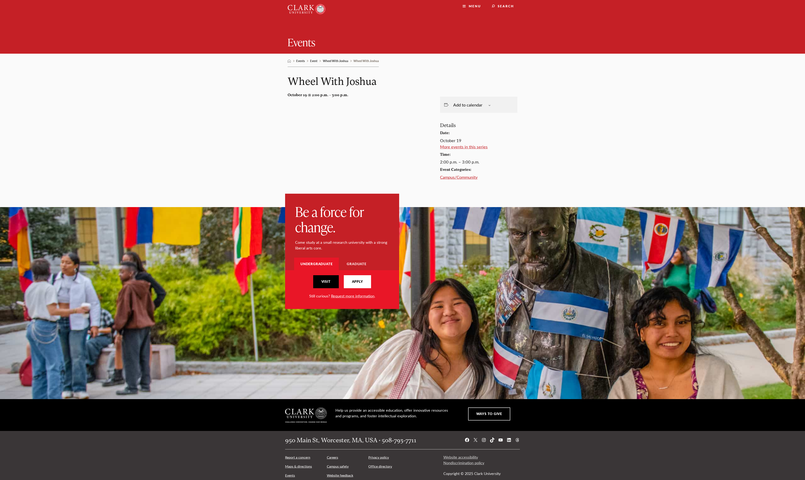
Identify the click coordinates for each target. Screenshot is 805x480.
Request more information (352, 295)
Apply (357, 281)
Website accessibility (460, 457)
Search (506, 6)
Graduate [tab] (356, 263)
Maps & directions (298, 466)
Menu (475, 6)
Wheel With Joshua (335, 61)
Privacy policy (378, 457)
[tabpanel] (342, 287)
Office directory (380, 466)
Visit (326, 281)
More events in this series (464, 146)
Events (301, 42)
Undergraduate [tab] (316, 263)
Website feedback (340, 475)
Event (313, 61)
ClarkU (289, 61)
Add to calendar (467, 104)
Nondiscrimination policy (463, 462)
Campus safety (338, 466)
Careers (332, 457)
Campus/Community (459, 177)
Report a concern (297, 457)
